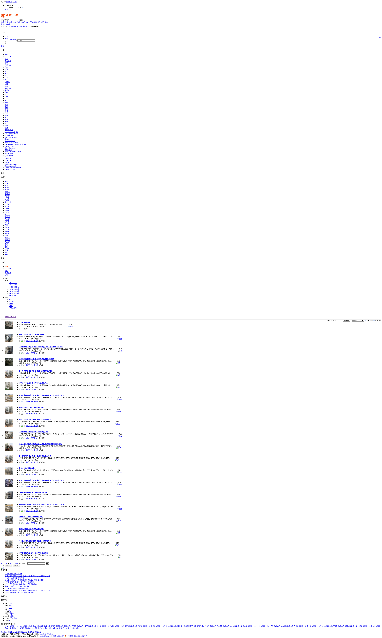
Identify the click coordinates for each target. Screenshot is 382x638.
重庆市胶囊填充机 (50, 626)
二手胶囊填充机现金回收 (13, 574)
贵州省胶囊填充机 (313, 626)
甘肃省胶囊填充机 (364, 626)
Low (10, 608)
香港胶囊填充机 (50, 628)
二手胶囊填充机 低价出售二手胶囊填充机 (19, 582)
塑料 (6, 98)
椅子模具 (44, 22)
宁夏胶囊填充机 (13, 628)
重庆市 (7, 190)
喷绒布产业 (9, 130)
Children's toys (9, 146)
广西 (6, 225)
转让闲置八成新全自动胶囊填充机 (17, 588)
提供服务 (8, 273)
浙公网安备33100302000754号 (77, 636)
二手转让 (8, 269)
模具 (2, 22)
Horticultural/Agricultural (13, 151)
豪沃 (11, 606)
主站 (15, 2)
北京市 (7, 183)
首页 (10, 26)
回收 (6, 92)
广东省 (7, 223)
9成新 (11, 304)
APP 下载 (8, 10)
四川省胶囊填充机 (300, 626)
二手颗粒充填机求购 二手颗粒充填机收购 (19, 592)
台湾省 (7, 248)
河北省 (7, 192)
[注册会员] (3, 568)
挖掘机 (7, 22)
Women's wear (9, 135)
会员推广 (17, 632)
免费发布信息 (5, 24)
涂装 (6, 103)
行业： (7, 36)
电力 (6, 80)
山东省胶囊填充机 (209, 626)
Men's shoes (8, 160)
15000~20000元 (14, 289)
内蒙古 (7, 196)
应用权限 (43, 634)
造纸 (6, 115)
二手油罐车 (33, 22)
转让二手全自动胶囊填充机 (14, 578)
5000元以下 (13, 283)
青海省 (7, 242)
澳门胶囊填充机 (61, 628)
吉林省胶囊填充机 (116, 626)
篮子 (39, 22)
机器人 (7, 90)
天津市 (7, 187)
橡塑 (6, 75)
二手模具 (8, 57)
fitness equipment (10, 166)
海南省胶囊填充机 (287, 626)
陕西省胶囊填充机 (351, 626)
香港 (6, 250)
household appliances (11, 137)
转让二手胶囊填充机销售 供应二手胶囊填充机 (21, 584)
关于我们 (4, 632)
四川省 (7, 229)
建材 (6, 128)
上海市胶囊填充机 (24, 626)
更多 (2, 258)
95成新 (11, 301)
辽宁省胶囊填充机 (103, 626)
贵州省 (7, 231)
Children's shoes (10, 169)
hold (10, 612)
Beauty (7, 139)
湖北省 (7, 219)
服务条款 (31, 632)
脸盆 (14, 22)
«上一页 (4, 563)
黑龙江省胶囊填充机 (130, 626)
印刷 (6, 67)
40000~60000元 (14, 293)
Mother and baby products (13, 168)
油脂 (20, 26)
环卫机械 (8, 65)
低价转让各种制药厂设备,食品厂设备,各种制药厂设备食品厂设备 (27, 590)
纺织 (6, 77)
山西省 (7, 194)
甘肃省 (7, 240)
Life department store (11, 133)
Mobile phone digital (11, 132)
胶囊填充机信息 (10, 317)
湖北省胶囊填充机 (236, 626)
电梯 (6, 105)
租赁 (6, 271)
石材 (6, 109)
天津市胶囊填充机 (37, 626)
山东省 (7, 215)
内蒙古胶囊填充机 (90, 626)
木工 (6, 100)
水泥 (6, 123)
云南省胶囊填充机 (326, 626)
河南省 (7, 217)
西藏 (6, 235)
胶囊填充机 (26, 26)
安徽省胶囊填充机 (170, 626)
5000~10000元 (13, 285)
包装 (6, 69)
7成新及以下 (13, 308)
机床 (6, 59)
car (10, 603)
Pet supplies (8, 150)
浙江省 (7, 206)
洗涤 (6, 126)
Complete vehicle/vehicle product (15, 144)
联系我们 (24, 632)
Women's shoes (9, 155)
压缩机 (7, 82)
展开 (2, 173)
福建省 (7, 210)
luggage (7, 162)
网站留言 (38, 632)
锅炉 (6, 73)
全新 (10, 299)
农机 (6, 111)
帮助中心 (11, 632)
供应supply (15, 26)
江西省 (7, 212)
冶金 (6, 86)
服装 (6, 94)
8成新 (11, 306)
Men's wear (8, 159)
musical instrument (11, 164)
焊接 (6, 96)
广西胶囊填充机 (274, 626)
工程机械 (8, 61)
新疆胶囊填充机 (25, 628)
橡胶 (6, 107)
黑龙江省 (8, 202)
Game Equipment (10, 148)
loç (9, 610)
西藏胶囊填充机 (338, 626)
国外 (6, 254)
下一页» (15, 563)
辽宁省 (7, 198)
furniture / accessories (11, 142)
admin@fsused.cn (45, 636)
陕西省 (7, 238)
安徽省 (7, 208)
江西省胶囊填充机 (196, 626)
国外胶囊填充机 (73, 628)
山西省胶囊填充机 (76, 626)
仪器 (6, 113)
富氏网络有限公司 (32, 341)
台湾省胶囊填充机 (37, 628)
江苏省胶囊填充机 (144, 626)
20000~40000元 (14, 291)
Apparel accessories (11, 157)
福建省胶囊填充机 (183, 626)
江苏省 (7, 204)
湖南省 (7, 221)
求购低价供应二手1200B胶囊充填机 (17, 586)
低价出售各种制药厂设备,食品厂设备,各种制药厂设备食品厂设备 (27, 576)
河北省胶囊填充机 (63, 626)
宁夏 (6, 244)
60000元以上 (13, 295)
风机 (6, 84)
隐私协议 (50, 634)
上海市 (7, 185)
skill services (9, 153)
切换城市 (9, 2)
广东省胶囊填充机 (262, 626)
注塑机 (19, 22)
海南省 (7, 227)
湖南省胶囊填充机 (249, 626)
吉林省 (7, 200)
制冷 (6, 119)
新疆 (6, 246)
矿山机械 (8, 88)
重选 (2, 46)
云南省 (7, 233)
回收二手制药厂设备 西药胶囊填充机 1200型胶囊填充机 (24, 580)
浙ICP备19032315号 (58, 636)
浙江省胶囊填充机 (157, 626)
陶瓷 (6, 117)
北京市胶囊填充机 (11, 626)
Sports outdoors (10, 141)
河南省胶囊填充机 (222, 626)
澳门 (6, 252)
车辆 (6, 63)
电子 (23, 22)
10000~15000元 (14, 287)
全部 (6, 54)
